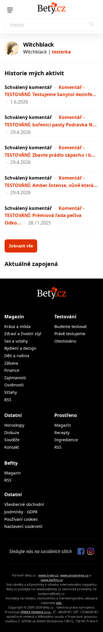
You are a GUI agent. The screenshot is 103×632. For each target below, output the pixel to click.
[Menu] (10, 10)
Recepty (62, 432)
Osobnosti (14, 384)
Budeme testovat (70, 326)
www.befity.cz (52, 580)
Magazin (12, 473)
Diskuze (11, 432)
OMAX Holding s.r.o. (36, 612)
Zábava (11, 363)
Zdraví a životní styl (22, 333)
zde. (59, 603)
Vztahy (10, 392)
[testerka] (12, 48)
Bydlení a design (20, 348)
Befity (11, 463)
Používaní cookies (21, 519)
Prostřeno (65, 415)
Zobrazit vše (21, 246)
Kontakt (11, 447)
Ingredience (66, 439)
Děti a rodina (16, 355)
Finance (11, 370)
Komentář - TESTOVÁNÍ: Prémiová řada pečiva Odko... (44, 215)
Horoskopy (14, 425)
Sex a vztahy (16, 341)
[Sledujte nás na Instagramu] (89, 552)
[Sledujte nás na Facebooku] (79, 552)
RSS (7, 399)
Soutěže (11, 439)
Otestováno (65, 341)
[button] (91, 24)
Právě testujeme (69, 333)
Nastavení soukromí (23, 526)
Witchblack (38, 44)
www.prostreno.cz (74, 575)
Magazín (14, 316)
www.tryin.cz (48, 575)
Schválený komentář (28, 87)
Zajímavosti (15, 377)
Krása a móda (17, 326)
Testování (65, 316)
